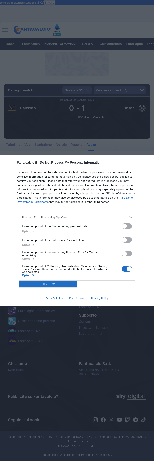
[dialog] (77, 230)
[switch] (127, 226)
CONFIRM (48, 284)
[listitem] (77, 217)
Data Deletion (54, 298)
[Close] (146, 163)
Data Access (77, 298)
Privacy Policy (99, 298)
